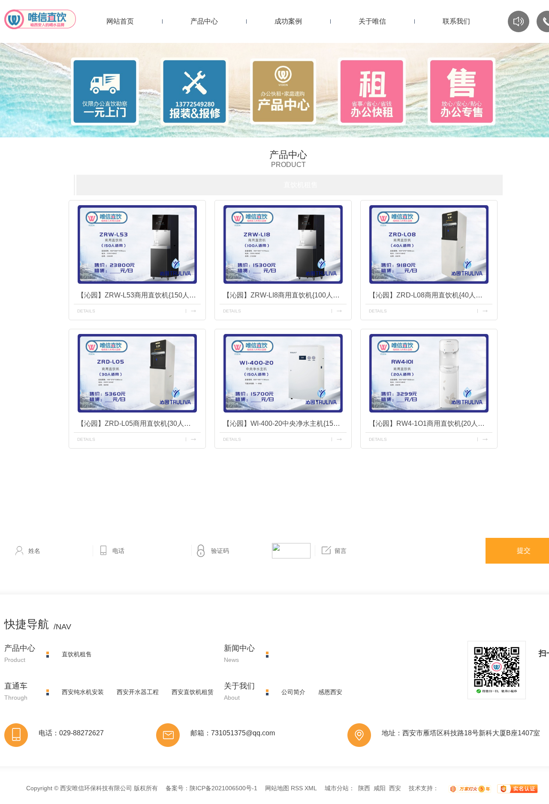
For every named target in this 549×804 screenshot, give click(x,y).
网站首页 (120, 21)
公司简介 (293, 692)
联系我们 (456, 21)
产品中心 (204, 21)
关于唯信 (372, 21)
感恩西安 (330, 692)
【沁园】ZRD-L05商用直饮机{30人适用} (138, 423)
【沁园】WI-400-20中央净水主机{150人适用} (285, 423)
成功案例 (288, 21)
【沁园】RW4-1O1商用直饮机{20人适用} (430, 423)
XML (311, 788)
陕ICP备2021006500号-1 (223, 788)
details (86, 311)
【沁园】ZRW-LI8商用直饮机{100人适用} (285, 295)
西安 (395, 788)
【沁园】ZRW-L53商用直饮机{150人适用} (139, 295)
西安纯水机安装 (83, 692)
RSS (297, 788)
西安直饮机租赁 (193, 692)
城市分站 (337, 788)
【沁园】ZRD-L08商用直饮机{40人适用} (430, 295)
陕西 (364, 788)
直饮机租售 (301, 184)
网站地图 (277, 788)
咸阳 (380, 788)
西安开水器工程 (138, 692)
